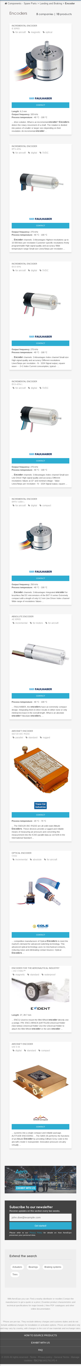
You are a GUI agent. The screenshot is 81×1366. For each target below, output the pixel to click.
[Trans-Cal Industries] (40, 804)
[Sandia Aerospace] (40, 1117)
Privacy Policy (36, 1233)
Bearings (33, 1267)
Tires (15, 1274)
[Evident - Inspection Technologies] (40, 1007)
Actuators (17, 1267)
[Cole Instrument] (40, 925)
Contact (40, 105)
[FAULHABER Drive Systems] (40, 97)
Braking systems (52, 1267)
